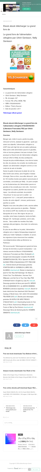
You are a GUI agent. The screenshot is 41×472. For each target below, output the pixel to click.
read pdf (32, 281)
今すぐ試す (26, 9)
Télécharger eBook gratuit (12, 113)
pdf (33, 254)
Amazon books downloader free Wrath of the (19, 371)
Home (4, 14)
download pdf (14, 270)
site (4, 265)
